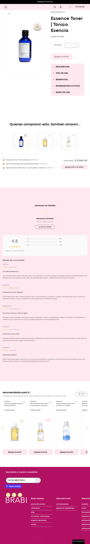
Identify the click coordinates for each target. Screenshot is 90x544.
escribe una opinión (45, 227)
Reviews (34, 524)
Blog (32, 512)
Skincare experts (62, 504)
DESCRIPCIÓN (61, 67)
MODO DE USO (61, 92)
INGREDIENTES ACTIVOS (66, 86)
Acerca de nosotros (38, 504)
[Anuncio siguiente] (6, 6)
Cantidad (57, 45)
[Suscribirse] (38, 480)
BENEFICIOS (60, 79)
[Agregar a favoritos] (24, 402)
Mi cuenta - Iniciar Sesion (40, 516)
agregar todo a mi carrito (74, 167)
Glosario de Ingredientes (65, 508)
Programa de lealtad (38, 520)
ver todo (81, 394)
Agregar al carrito (14, 452)
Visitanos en (35, 508)
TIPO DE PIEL (61, 73)
